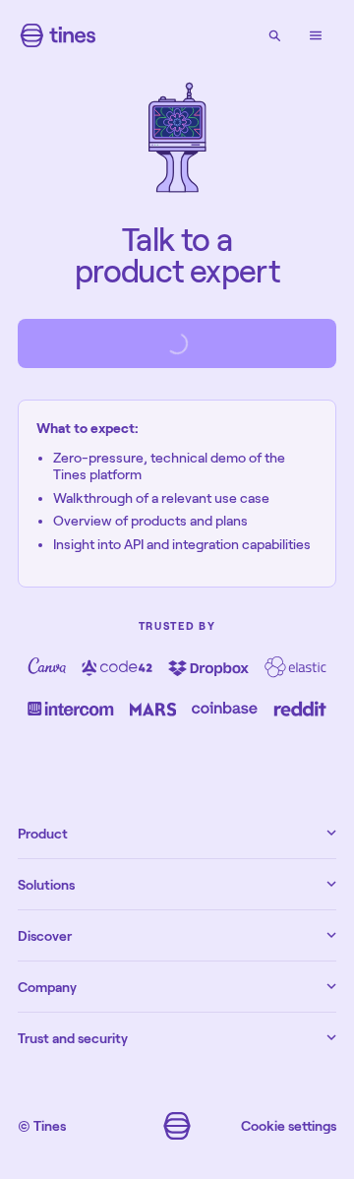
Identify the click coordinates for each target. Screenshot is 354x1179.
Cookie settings (288, 1126)
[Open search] (274, 35)
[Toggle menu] (315, 35)
